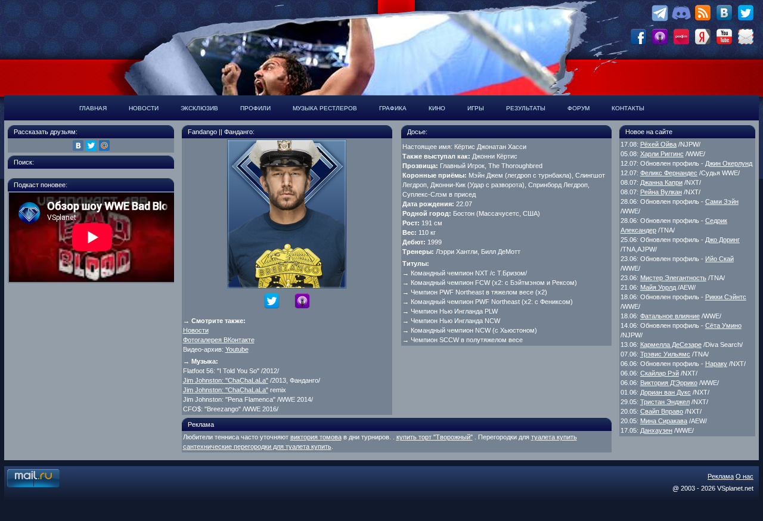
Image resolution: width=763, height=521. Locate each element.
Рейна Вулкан (661, 192)
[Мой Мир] (104, 145)
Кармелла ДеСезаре (671, 344)
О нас (744, 476)
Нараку (716, 363)
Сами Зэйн (722, 201)
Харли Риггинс (662, 153)
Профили (255, 108)
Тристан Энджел (665, 401)
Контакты (628, 108)
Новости (144, 108)
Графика (393, 108)
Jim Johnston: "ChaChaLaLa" (225, 380)
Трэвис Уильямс (665, 354)
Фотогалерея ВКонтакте (219, 339)
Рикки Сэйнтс (725, 296)
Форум (578, 108)
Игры (475, 108)
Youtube (237, 349)
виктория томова (316, 437)
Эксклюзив (199, 108)
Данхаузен (656, 430)
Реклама (721, 476)
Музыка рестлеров (325, 108)
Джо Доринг (722, 239)
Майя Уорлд (658, 287)
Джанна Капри (661, 182)
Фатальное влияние (670, 316)
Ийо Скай (719, 258)
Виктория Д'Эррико (668, 382)
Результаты (525, 108)
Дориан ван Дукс (665, 392)
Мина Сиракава (663, 420)
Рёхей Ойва (658, 144)
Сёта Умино (723, 325)
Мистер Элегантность (673, 277)
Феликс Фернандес (668, 172)
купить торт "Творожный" (434, 437)
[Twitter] (91, 145)
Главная (93, 108)
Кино (437, 108)
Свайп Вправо (661, 411)
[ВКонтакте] (78, 145)
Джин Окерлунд (728, 163)
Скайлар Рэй (659, 373)
